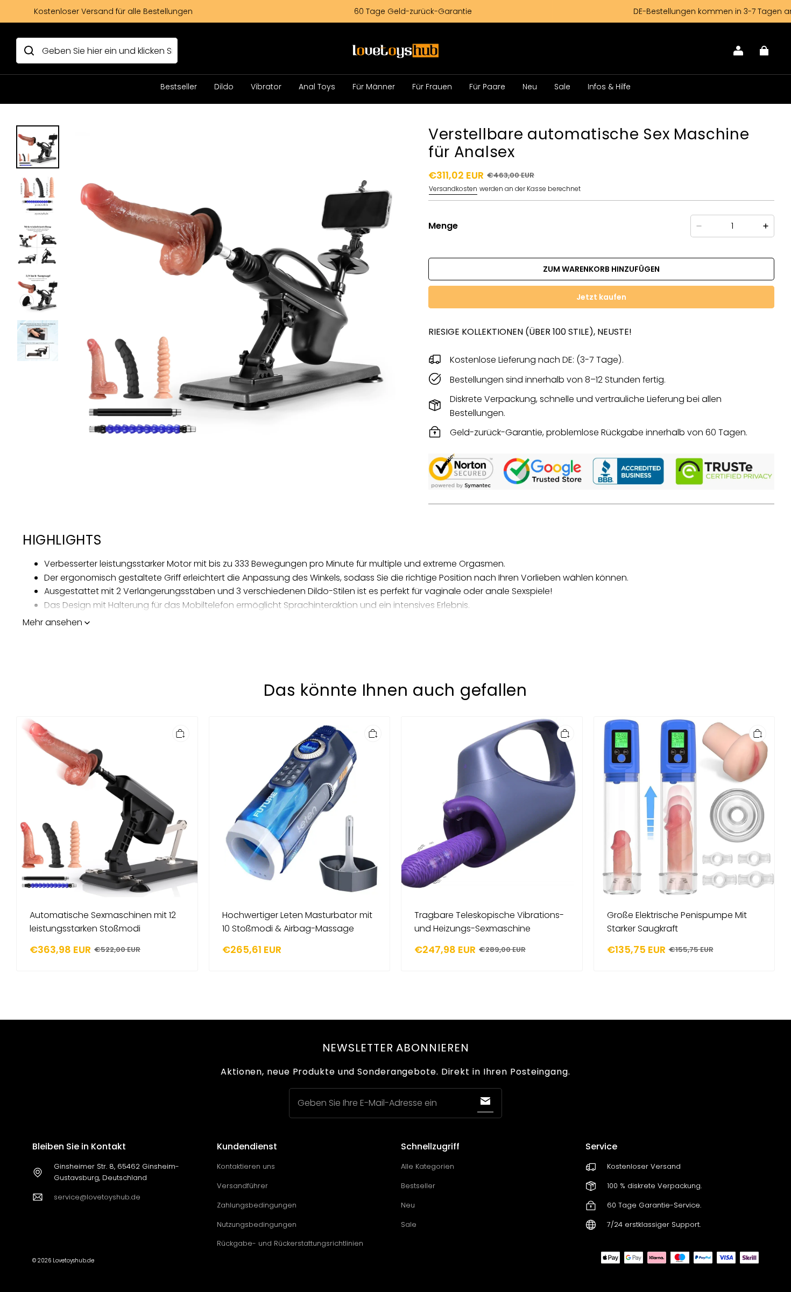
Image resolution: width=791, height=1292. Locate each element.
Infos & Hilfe (609, 86)
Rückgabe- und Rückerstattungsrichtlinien (290, 1243)
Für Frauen (432, 86)
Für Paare (487, 86)
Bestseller (178, 86)
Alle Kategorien (427, 1166)
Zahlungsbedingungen (256, 1205)
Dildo (224, 86)
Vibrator (266, 86)
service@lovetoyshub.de (97, 1197)
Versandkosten (453, 188)
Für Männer (373, 86)
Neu (529, 86)
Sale (562, 86)
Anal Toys (317, 86)
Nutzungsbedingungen (256, 1224)
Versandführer (242, 1186)
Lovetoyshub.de (73, 1260)
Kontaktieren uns (246, 1166)
